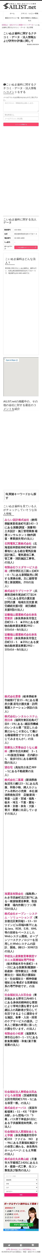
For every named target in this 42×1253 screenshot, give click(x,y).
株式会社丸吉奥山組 (17, 1158)
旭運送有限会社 (14, 893)
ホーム (12, 13)
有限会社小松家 (14, 1033)
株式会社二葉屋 (14, 779)
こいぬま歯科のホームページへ (25, 247)
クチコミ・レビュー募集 (29, 13)
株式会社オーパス (15, 1107)
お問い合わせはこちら (14, 1249)
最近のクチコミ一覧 (12, 18)
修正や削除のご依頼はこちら (29, 19)
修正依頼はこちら (29, 1249)
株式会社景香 (13, 696)
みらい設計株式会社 (17, 519)
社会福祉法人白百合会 (18, 994)
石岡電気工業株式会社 (18, 543)
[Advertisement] (21, 62)
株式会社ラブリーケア (18, 590)
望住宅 (9, 767)
